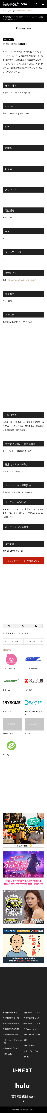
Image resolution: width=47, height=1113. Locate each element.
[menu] (43, 4)
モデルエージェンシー (33, 1029)
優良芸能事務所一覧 (11, 1023)
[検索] (37, 4)
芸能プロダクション (32, 1012)
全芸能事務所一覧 (10, 1012)
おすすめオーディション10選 (13, 1041)
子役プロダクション (32, 1023)
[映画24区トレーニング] (34, 641)
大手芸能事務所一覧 (11, 1018)
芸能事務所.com (23, 1097)
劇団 (25, 1040)
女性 (11, 633)
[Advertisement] (23, 592)
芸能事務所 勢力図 (10, 1034)
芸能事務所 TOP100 (11, 1029)
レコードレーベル (31, 1051)
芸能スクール (8, 40)
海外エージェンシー (32, 1034)
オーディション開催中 (22, 633)
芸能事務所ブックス (11, 1048)
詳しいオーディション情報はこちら (23, 560)
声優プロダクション (32, 1018)
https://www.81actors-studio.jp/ (22, 280)
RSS (23, 1101)
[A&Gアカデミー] (13, 641)
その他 (26, 1056)
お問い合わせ (8, 1054)
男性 (7, 633)
